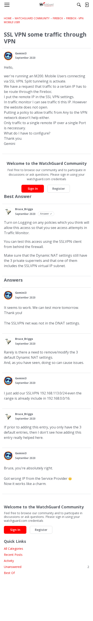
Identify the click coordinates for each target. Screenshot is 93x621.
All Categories (13, 548)
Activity (9, 561)
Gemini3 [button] (20, 53)
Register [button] (58, 188)
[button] (8, 56)
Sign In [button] (33, 188)
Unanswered (46, 567)
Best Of (9, 573)
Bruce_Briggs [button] (24, 209)
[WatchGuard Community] (46, 5)
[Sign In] (87, 5)
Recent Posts (13, 555)
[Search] (79, 5)
